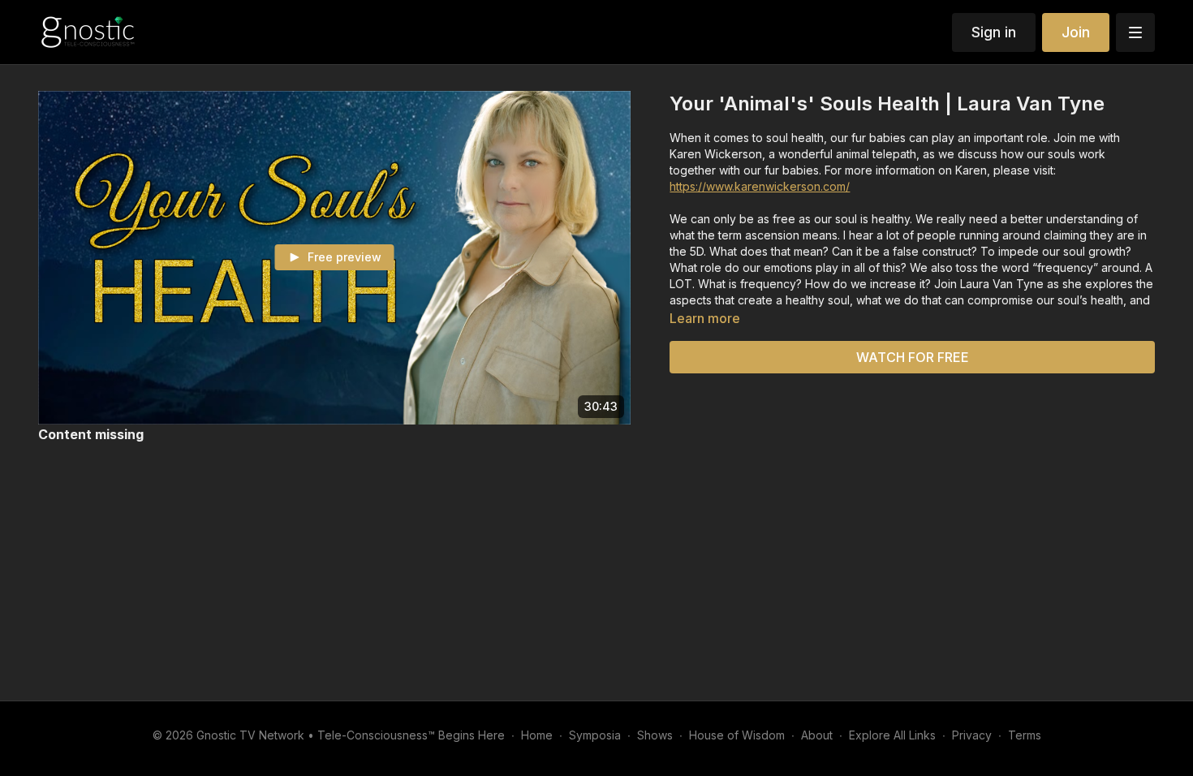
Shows (655, 735)
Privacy (972, 735)
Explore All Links (892, 735)
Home (537, 735)
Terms (1024, 735)
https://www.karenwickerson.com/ (760, 186)
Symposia (595, 735)
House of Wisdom (737, 735)
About (817, 735)
